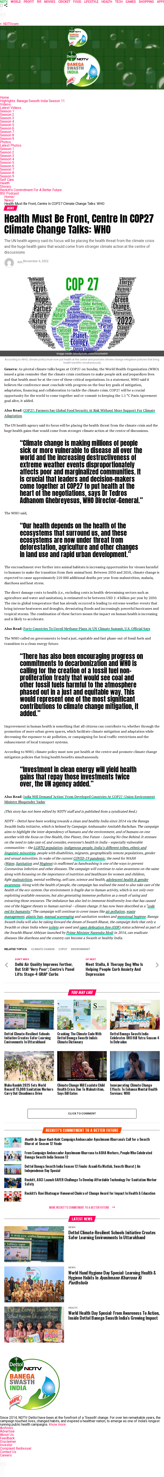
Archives (6, 1428)
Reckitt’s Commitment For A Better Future (31, 190)
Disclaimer (8, 1442)
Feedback (7, 1438)
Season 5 (7, 125)
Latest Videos (10, 108)
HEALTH (106, 1)
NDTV (4, 1)
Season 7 (7, 132)
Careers (6, 1455)
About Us (7, 1435)
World (16, 1)
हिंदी (39, 1)
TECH (119, 1)
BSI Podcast (9, 193)
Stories (5, 186)
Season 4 (7, 121)
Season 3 (7, 118)
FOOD (77, 1)
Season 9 (7, 139)
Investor (6, 1445)
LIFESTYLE (91, 1)
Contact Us (8, 1452)
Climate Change (43, 949)
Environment (80, 949)
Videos (5, 104)
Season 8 (7, 135)
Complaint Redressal (15, 1448)
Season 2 (7, 115)
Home (4, 97)
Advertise (7, 1431)
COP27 (63, 949)
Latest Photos (10, 145)
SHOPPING (146, 1)
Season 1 (7, 111)
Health (5, 183)
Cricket (64, 1)
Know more (57, 1424)
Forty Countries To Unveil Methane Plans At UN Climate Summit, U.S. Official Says (86, 628)
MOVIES (49, 1)
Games (131, 1)
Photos (5, 142)
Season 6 (7, 128)
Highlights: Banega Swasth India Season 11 (32, 101)
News (9, 200)
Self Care (7, 180)
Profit (29, 1)
